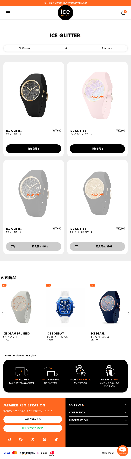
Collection (19, 355)
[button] (2, 313)
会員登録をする (33, 419)
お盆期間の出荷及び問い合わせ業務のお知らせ (65, 3)
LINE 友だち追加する (32, 428)
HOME (8, 355)
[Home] (65, 12)
